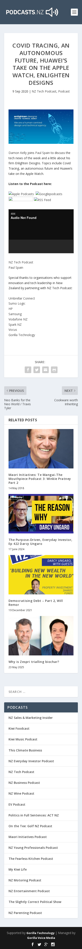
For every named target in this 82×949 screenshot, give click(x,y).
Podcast (64, 91)
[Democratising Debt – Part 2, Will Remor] (41, 574)
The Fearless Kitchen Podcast (31, 859)
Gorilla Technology (22, 335)
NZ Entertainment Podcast (29, 891)
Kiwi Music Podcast (23, 739)
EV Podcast (17, 804)
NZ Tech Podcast (44, 91)
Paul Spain (42, 153)
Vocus (13, 329)
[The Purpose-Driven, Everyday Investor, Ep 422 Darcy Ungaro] (41, 513)
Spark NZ (15, 324)
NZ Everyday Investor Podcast (31, 761)
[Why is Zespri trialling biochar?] (41, 635)
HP (11, 309)
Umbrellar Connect (22, 298)
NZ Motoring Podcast (25, 880)
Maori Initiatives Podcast (28, 837)
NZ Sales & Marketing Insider (31, 718)
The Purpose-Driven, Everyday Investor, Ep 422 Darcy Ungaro (40, 542)
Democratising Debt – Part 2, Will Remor (36, 603)
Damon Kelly (18, 153)
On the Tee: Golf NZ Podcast (30, 826)
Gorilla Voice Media (41, 938)
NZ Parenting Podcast (25, 913)
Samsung (15, 314)
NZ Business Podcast (24, 783)
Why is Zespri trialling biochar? (34, 662)
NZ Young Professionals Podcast (33, 847)
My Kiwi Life (18, 869)
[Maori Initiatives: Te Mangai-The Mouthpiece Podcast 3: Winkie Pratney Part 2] (41, 448)
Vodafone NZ (18, 319)
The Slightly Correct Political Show (35, 902)
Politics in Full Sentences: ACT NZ (34, 815)
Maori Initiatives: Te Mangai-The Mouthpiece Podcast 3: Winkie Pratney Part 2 (40, 479)
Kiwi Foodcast (19, 728)
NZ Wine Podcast (21, 793)
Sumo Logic (17, 303)
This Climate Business (25, 750)
